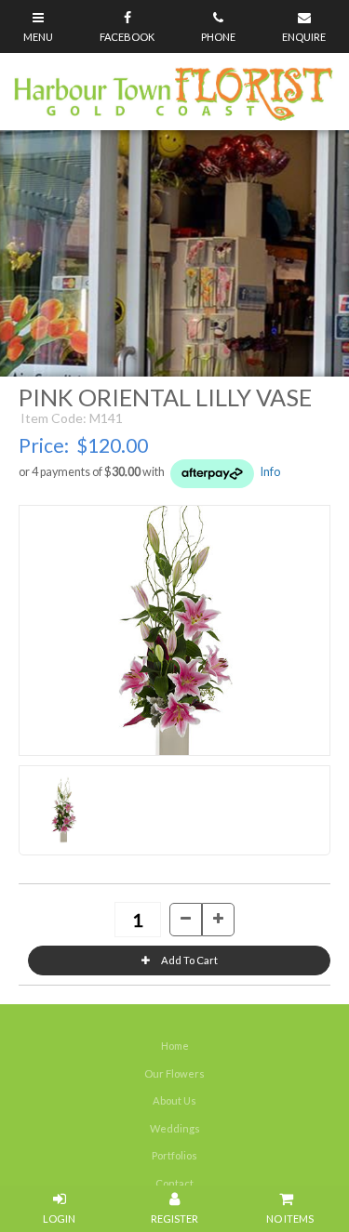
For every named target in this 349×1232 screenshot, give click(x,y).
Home (175, 1046)
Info (270, 472)
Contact (174, 1183)
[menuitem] (174, 1046)
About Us (174, 1100)
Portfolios (174, 1155)
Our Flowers (174, 1073)
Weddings (175, 1128)
